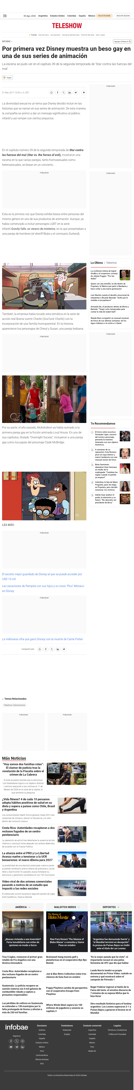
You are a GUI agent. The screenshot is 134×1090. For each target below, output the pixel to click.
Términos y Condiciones (117, 1030)
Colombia (71, 16)
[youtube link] (11, 1047)
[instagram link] (22, 1041)
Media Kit (92, 1051)
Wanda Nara (43, 35)
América (42, 1030)
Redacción (67, 1030)
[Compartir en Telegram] (75, 92)
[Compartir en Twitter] (63, 92)
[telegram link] (17, 1047)
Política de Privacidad (117, 1034)
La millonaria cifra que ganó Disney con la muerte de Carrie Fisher (42, 639)
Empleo (67, 1034)
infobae (6, 41)
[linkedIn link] (22, 1047)
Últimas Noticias (42, 1059)
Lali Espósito (55, 35)
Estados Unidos (57, 16)
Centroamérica (42, 1055)
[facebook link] (11, 1041)
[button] (4, 16)
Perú (42, 1051)
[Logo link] (67, 25)
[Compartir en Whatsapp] (51, 92)
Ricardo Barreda (87, 35)
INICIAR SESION (123, 16)
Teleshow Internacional (14, 705)
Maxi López (100, 35)
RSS (42, 1064)
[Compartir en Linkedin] (69, 92)
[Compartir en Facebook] (57, 92)
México (91, 16)
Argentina (43, 16)
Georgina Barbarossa (70, 35)
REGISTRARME (104, 16)
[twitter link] (17, 1041)
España (82, 16)
